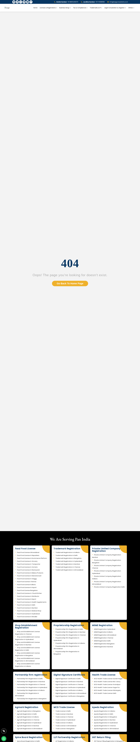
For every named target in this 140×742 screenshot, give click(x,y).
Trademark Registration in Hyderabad (69, 561)
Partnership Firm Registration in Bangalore (31, 699)
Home (35, 8)
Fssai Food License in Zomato (27, 567)
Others (130, 8)
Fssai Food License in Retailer (27, 617)
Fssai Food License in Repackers (28, 555)
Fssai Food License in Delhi (26, 605)
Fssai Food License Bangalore (27, 590)
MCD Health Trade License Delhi (105, 693)
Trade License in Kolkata (64, 723)
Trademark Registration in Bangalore (68, 558)
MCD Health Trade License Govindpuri (107, 684)
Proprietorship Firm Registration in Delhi (69, 629)
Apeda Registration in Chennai (105, 726)
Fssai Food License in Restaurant (28, 570)
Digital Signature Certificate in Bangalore (70, 696)
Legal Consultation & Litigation (114, 8)
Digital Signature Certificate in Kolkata (69, 690)
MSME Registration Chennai (103, 638)
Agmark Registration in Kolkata (28, 717)
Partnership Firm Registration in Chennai (31, 684)
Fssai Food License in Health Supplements (31, 602)
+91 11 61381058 (94, 2)
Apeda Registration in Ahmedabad (106, 729)
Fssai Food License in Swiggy (27, 579)
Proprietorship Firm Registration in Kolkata (70, 643)
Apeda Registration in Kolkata (104, 711)
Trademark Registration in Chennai (68, 567)
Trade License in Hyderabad (65, 720)
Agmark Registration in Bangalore (29, 711)
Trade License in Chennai (64, 717)
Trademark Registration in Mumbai (68, 564)
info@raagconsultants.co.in (119, 2)
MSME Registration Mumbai (103, 647)
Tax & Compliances (79, 8)
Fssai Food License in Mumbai (27, 608)
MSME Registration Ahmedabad (105, 635)
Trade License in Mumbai (64, 714)
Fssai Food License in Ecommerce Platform (32, 558)
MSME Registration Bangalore (104, 644)
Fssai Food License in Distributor (28, 596)
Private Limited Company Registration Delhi (109, 587)
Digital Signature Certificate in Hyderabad (70, 687)
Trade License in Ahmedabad (66, 726)
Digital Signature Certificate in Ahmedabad (71, 693)
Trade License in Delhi (63, 711)
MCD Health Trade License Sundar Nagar (108, 679)
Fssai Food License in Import (27, 587)
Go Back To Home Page (70, 283)
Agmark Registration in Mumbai (28, 726)
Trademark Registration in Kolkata (68, 552)
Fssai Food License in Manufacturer (29, 576)
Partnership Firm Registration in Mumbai (31, 682)
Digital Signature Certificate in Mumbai (69, 682)
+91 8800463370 (67, 2)
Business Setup (64, 8)
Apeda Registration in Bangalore (105, 717)
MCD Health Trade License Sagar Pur (107, 687)
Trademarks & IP (95, 8)
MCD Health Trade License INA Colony (107, 682)
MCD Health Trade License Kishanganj (107, 690)
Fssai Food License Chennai (26, 582)
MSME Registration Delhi (102, 641)
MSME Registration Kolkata (103, 632)
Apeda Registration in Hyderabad (106, 723)
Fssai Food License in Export (26, 599)
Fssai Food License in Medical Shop (29, 611)
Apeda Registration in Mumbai (104, 720)
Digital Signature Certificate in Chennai (69, 684)
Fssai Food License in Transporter (28, 564)
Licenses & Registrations (48, 8)
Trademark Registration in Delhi (67, 555)
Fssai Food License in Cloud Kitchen (29, 593)
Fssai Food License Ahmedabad (28, 552)
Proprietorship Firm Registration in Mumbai (70, 632)
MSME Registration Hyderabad (104, 629)
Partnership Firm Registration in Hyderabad (32, 687)
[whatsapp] (3, 738)
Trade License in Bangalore (65, 729)
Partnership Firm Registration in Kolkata (31, 690)
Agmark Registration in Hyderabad (29, 723)
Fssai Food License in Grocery (27, 561)
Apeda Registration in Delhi (103, 714)
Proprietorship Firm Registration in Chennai (71, 635)
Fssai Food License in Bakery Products (30, 573)
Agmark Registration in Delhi (27, 714)
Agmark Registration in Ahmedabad (29, 729)
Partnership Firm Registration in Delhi (30, 679)
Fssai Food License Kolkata (26, 585)
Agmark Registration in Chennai (28, 720)
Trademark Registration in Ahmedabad (69, 570)
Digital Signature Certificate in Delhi (68, 679)
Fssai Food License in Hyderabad (28, 614)
